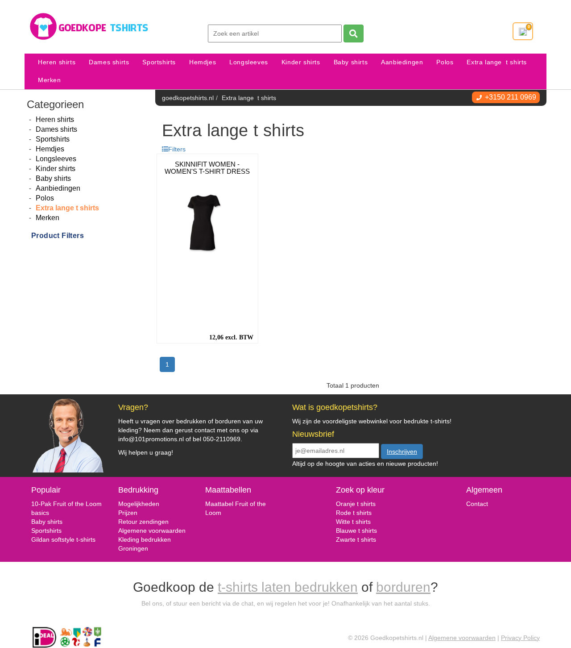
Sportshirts (159, 62)
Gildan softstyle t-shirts (63, 539)
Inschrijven (402, 451)
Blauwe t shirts (356, 530)
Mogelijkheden (138, 503)
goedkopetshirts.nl (188, 97)
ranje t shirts (358, 503)
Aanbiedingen (402, 62)
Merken (49, 80)
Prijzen (127, 512)
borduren (403, 587)
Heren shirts (56, 62)
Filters (177, 149)
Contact (477, 503)
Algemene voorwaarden (152, 530)
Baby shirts (351, 62)
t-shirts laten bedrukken (288, 587)
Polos (444, 62)
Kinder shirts (300, 62)
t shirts (360, 521)
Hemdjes (202, 62)
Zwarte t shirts (356, 539)
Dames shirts (109, 62)
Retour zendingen (143, 521)
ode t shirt (354, 512)
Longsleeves (248, 62)
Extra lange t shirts (497, 62)
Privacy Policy (520, 637)
